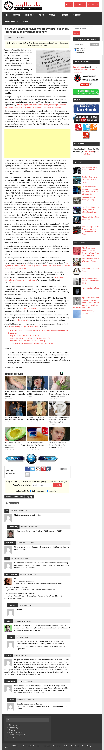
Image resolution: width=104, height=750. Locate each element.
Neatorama (13, 730)
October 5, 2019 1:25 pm (25, 681)
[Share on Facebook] (27, 469)
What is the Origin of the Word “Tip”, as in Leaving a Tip (30, 338)
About (6, 747)
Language (29, 497)
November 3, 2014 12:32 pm (26, 542)
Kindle (91, 151)
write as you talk (22, 320)
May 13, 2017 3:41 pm (20, 655)
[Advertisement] (38, 143)
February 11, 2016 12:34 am (28, 574)
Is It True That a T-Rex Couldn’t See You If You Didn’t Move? (31, 343)
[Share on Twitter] (32, 469)
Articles (52, 15)
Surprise (16, 15)
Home (6, 15)
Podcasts (64, 15)
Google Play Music (27, 326)
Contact (26, 21)
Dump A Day (13, 728)
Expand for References (14, 368)
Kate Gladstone (11, 574)
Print (85, 151)
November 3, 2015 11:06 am (19, 558)
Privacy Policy (86, 746)
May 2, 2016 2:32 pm (25, 605)
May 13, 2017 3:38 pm (23, 637)
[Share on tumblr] (48, 469)
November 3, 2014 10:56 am (19, 511)
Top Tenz (12, 737)
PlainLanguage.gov (31, 308)
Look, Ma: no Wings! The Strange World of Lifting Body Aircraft (90, 209)
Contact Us (46, 746)
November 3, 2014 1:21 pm (29, 526)
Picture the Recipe (15, 732)
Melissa (23, 37)
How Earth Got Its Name (90, 288)
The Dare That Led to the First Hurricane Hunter (89, 179)
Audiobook (87, 154)
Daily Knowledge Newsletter (30, 746)
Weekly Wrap (53, 491)
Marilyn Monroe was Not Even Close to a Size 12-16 (90, 280)
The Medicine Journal (17, 735)
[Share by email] (27, 474)
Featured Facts (18, 497)
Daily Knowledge (38, 491)
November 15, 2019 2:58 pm (25, 699)
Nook (97, 151)
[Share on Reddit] (38, 469)
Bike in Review (14, 725)
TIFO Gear (15, 746)
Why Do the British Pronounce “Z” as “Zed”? (25, 336)
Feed (37, 326)
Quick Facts (77, 15)
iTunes (11, 326)
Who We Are (75, 746)
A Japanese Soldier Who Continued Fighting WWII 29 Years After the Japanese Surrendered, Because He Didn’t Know (86, 303)
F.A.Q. (66, 746)
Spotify (17, 326)
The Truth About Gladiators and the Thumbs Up (27, 341)
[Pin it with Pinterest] (43, 469)
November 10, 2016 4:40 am (23, 621)
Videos (41, 15)
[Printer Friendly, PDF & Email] (64, 469)
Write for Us (29, 15)
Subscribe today (79, 67)
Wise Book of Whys (11, 21)
